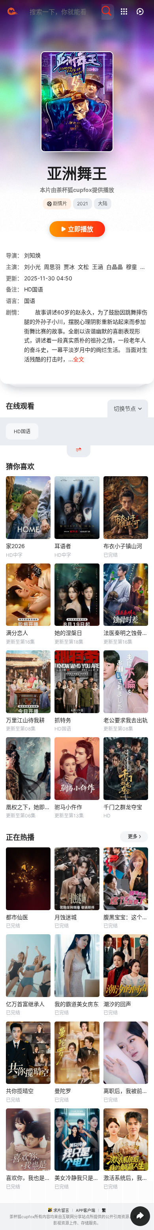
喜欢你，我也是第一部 (28, 1177)
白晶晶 (114, 266)
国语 (29, 300)
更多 (132, 836)
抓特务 (62, 720)
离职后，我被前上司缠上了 (125, 1090)
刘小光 (32, 266)
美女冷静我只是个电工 (76, 1177)
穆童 (131, 266)
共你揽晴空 (20, 1090)
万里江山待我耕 (25, 720)
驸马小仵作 (68, 807)
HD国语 (22, 431)
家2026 (15, 546)
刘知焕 (32, 255)
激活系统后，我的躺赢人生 (125, 1177)
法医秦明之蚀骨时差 (125, 632)
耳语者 (62, 546)
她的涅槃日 (68, 632)
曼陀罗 (62, 1090)
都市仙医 (17, 917)
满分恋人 (17, 632)
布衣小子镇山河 (122, 546)
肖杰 (145, 266)
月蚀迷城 (65, 917)
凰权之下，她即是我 (28, 807)
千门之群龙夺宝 (122, 807)
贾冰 (69, 266)
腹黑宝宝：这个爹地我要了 (125, 917)
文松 (83, 266)
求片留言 (61, 1210)
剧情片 (60, 204)
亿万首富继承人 (25, 1004)
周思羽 (52, 266)
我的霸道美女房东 (76, 1004)
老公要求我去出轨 (125, 720)
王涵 (97, 266)
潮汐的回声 (117, 1004)
